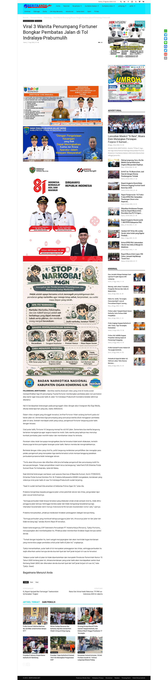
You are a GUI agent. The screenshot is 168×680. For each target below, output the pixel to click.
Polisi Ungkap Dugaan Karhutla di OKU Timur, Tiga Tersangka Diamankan (119, 325)
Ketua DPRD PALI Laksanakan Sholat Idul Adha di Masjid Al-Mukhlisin (132, 245)
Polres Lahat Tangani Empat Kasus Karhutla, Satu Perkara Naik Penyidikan (120, 313)
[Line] (166, 42)
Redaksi (117, 678)
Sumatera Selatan (91, 6)
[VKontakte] (143, 1)
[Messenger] (166, 39)
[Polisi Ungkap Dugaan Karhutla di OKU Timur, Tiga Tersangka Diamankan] (139, 326)
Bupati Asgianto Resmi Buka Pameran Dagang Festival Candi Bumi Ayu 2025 (133, 185)
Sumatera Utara (107, 6)
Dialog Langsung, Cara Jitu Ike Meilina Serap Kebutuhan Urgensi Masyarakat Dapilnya (132, 162)
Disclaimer (109, 678)
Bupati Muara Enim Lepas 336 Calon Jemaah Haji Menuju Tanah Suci (132, 256)
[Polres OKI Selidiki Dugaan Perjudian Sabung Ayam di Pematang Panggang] (139, 338)
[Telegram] (166, 35)
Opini (89, 11)
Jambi (131, 6)
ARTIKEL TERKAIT (31, 602)
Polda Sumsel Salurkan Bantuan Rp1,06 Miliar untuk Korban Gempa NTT (34, 628)
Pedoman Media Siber (83, 678)
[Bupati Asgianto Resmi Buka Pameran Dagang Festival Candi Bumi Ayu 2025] (113, 186)
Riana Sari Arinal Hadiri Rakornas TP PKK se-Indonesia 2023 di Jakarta (86, 593)
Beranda (25, 18)
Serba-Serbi (80, 11)
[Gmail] (166, 54)
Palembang (47, 18)
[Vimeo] (139, 1)
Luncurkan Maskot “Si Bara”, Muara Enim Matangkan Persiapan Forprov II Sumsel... (126, 139)
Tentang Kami (126, 678)
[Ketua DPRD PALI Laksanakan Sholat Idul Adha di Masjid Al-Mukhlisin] (113, 245)
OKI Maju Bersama (56, 11)
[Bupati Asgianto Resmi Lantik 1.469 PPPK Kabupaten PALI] (113, 223)
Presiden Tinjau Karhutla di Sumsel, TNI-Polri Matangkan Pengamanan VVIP (62, 657)
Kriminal (27, 11)
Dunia (45, 11)
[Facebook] (128, 1)
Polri (31, 582)
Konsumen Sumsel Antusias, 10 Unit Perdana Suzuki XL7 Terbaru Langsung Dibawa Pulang (90, 657)
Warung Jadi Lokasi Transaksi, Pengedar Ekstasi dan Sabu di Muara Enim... (118, 289)
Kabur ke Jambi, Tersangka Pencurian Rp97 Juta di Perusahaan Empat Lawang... (118, 301)
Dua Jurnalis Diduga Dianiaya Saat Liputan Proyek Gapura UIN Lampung (119, 277)
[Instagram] (132, 1)
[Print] (166, 58)
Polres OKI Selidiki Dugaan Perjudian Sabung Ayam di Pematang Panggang (117, 338)
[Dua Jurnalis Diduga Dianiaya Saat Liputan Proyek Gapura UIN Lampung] (139, 277)
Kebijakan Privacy (97, 678)
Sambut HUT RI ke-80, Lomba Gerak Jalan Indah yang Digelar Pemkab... (132, 233)
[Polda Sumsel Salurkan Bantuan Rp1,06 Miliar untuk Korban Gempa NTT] (35, 615)
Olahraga (36, 11)
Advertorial (69, 11)
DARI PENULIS (48, 602)
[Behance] (124, 1)
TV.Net (96, 11)
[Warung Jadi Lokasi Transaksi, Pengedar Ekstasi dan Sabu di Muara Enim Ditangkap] (139, 290)
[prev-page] (24, 664)
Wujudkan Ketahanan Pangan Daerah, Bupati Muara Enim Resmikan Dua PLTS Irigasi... (132, 211)
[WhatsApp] (166, 31)
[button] (121, 1)
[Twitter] (135, 1)
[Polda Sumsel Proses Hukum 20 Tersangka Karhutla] (139, 351)
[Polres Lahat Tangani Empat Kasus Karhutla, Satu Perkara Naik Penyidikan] (139, 314)
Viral (37, 582)
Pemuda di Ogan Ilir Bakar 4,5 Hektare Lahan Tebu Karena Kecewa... (118, 361)
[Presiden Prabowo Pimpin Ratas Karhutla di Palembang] (35, 644)
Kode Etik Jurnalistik (139, 678)
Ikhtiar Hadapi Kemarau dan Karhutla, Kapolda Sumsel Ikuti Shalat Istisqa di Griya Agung (60, 628)
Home (58, 6)
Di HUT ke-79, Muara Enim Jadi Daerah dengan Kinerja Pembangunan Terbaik (132, 174)
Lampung (121, 6)
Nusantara (76, 6)
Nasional (66, 6)
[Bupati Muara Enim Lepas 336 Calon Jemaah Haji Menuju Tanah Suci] (113, 257)
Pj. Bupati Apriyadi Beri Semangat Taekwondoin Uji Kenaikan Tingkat (40, 593)
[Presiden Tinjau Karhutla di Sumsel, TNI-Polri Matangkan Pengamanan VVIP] (62, 644)
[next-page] (28, 664)
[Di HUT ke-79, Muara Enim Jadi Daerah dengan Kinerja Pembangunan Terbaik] (113, 175)
